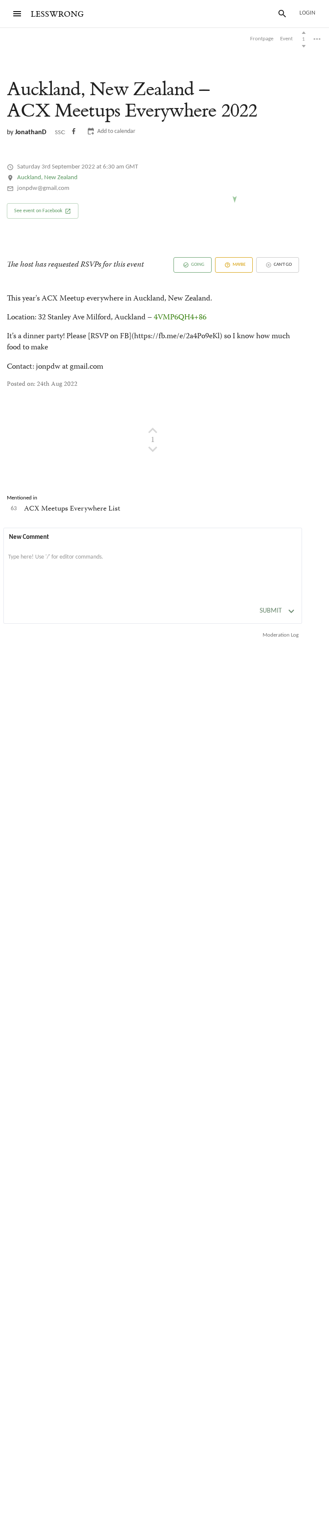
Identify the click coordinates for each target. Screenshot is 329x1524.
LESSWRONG (57, 14)
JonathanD (30, 132)
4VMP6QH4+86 (180, 317)
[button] (42, 211)
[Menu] (17, 13)
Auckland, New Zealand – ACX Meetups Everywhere (132, 100)
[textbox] (152, 566)
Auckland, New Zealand (47, 177)
